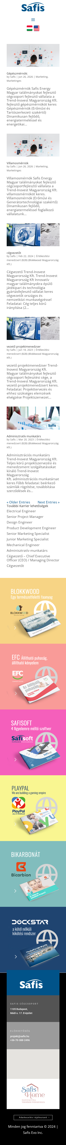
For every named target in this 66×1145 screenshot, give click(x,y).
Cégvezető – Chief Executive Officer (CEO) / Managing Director (33, 558)
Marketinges (14, 80)
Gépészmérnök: (17, 73)
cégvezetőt (14, 253)
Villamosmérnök (17, 163)
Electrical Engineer (21, 511)
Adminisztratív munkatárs (24, 436)
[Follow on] (29, 28)
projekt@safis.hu (19, 1036)
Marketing (42, 76)
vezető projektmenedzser (24, 346)
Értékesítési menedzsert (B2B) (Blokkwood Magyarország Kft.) (33, 260)
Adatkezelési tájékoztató (33, 1117)
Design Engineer (19, 522)
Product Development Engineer (31, 528)
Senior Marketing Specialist (28, 533)
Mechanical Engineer (23, 545)
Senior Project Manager (25, 516)
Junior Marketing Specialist (28, 539)
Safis (13, 76)
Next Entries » (48, 502)
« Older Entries (18, 502)
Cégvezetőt (15, 565)
